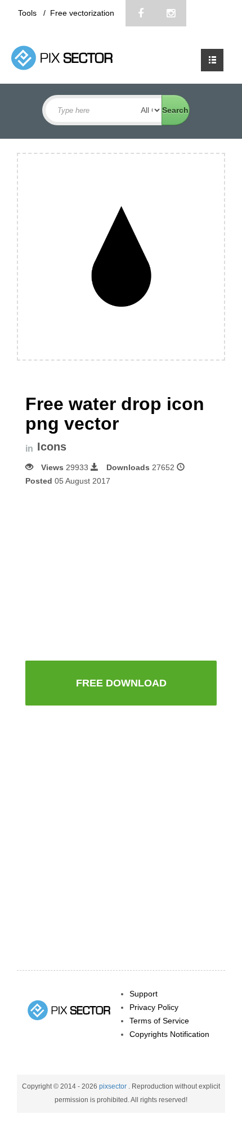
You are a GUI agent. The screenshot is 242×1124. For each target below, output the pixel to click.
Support (143, 993)
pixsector (113, 1086)
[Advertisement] (121, 572)
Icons (51, 447)
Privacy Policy (153, 1007)
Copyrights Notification (169, 1034)
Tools (28, 12)
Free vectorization (82, 12)
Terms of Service (159, 1020)
